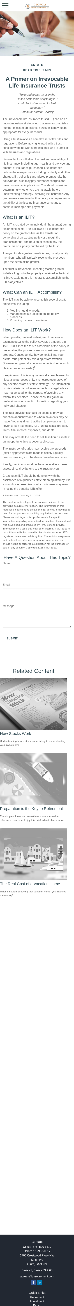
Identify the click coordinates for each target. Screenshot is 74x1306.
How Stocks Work (15, 733)
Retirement (37, 1297)
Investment (37, 1301)
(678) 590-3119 (41, 1246)
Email (6, 584)
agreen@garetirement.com (37, 1276)
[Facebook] (33, 1282)
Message (8, 606)
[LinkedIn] (39, 1282)
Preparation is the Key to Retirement (31, 808)
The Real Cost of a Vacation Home (30, 884)
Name (6, 563)
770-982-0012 (41, 1251)
